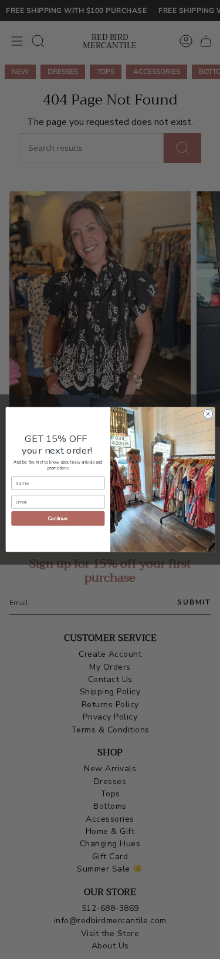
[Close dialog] (207, 413)
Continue (57, 518)
